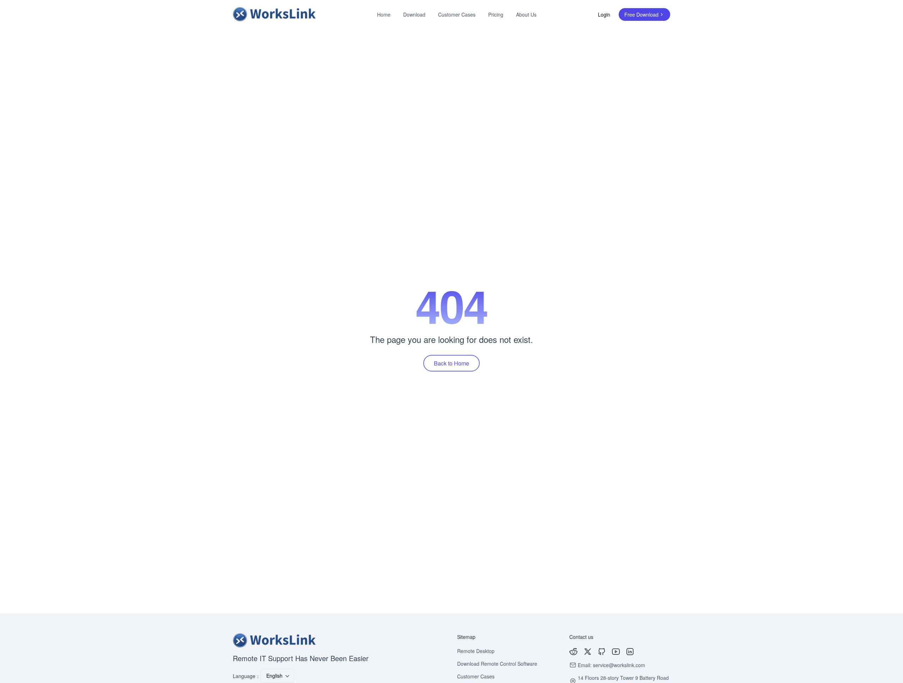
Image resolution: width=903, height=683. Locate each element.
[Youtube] (616, 651)
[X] (587, 651)
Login (604, 14)
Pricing (495, 14)
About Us (526, 14)
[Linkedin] (630, 651)
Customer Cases (456, 14)
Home (383, 14)
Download (414, 14)
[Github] (602, 651)
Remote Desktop (476, 650)
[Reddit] (573, 651)
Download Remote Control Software (497, 663)
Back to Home (451, 363)
